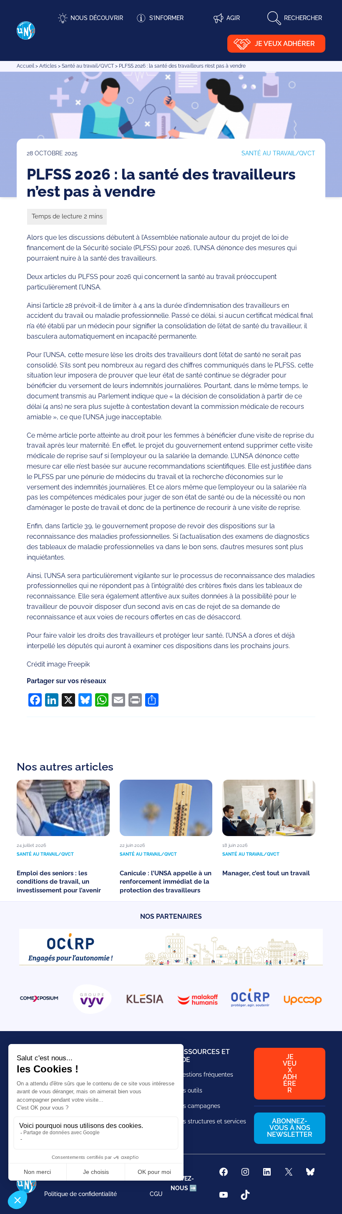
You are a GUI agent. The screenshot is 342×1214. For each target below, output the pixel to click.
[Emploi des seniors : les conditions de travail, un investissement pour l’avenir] (63, 808)
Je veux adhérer (285, 44)
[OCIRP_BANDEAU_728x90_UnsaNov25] (171, 964)
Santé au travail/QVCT (88, 66)
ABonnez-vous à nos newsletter (289, 1127)
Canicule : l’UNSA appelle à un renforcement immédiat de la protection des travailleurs (165, 881)
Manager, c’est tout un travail (267, 873)
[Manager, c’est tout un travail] (268, 808)
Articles (48, 66)
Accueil (25, 66)
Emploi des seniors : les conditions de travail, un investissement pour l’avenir (59, 881)
